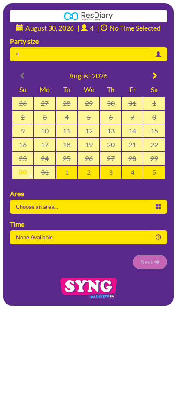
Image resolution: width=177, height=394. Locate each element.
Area (17, 193)
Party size (24, 41)
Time (17, 224)
